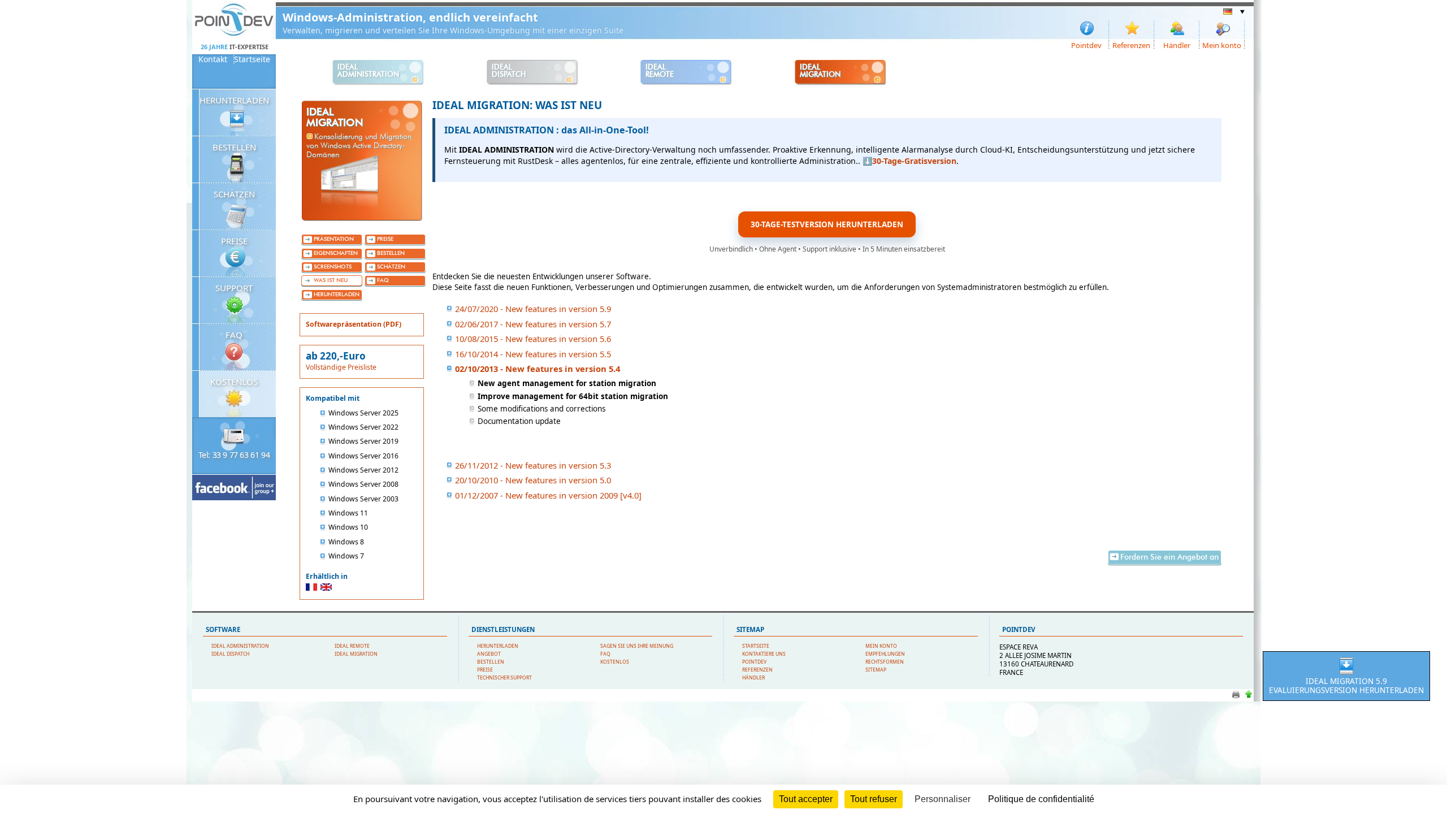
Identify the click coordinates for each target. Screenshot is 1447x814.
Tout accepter (806, 799)
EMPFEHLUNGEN (885, 654)
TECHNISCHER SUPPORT (504, 677)
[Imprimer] (1236, 697)
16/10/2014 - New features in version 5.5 (533, 354)
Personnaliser (943, 799)
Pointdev (1086, 44)
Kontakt (212, 59)
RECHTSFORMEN (884, 662)
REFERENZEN (757, 669)
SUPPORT (234, 287)
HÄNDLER (753, 677)
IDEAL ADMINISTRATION (240, 646)
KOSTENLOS (234, 381)
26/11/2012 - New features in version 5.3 (533, 465)
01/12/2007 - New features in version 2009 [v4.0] (548, 495)
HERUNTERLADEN (234, 100)
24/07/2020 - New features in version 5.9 (533, 308)
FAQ (234, 334)
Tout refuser (873, 799)
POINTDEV (754, 662)
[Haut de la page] (1248, 697)
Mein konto (1221, 44)
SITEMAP (875, 669)
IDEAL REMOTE (352, 646)
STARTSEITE (755, 646)
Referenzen (1131, 44)
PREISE (234, 240)
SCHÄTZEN (234, 194)
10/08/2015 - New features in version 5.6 (533, 338)
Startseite (252, 59)
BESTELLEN (234, 147)
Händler (1176, 44)
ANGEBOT (489, 654)
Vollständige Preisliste (341, 367)
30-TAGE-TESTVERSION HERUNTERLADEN (827, 224)
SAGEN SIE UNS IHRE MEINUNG (636, 646)
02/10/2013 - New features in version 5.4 (537, 368)
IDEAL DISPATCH (230, 654)
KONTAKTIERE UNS (764, 654)
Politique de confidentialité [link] (1041, 799)
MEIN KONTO (881, 646)
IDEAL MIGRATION (356, 654)
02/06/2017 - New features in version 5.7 (533, 324)
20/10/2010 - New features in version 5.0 (533, 480)
